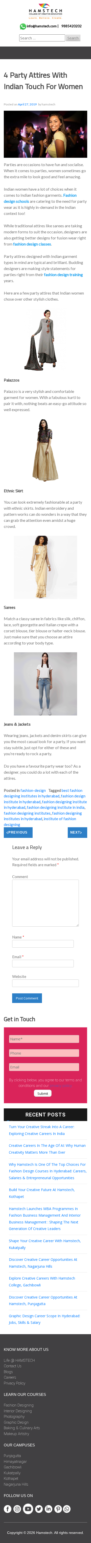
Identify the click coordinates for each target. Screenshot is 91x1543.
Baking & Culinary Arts (22, 1428)
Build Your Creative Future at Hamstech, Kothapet (42, 1193)
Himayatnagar (15, 1461)
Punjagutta (12, 1455)
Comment (20, 876)
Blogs (8, 1372)
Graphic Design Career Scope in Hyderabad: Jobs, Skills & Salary (44, 1319)
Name (18, 937)
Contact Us (12, 1366)
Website (19, 976)
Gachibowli (12, 1467)
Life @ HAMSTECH (19, 1360)
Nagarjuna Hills (16, 1484)
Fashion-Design (33, 790)
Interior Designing (18, 1411)
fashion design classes (32, 243)
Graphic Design (16, 1422)
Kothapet (11, 1478)
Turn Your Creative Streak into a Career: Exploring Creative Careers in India (41, 1130)
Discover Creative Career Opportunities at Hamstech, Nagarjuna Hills (43, 1263)
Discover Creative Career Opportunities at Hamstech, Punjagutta (43, 1300)
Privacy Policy (14, 1383)
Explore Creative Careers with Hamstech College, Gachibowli (42, 1281)
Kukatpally (12, 1473)
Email (18, 956)
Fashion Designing (19, 1405)
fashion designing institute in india (55, 807)
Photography (14, 1416)
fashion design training (63, 274)
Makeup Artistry (16, 1434)
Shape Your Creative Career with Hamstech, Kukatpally (45, 1244)
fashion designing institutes (27, 813)
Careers (10, 1377)
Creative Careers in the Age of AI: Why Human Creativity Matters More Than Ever (47, 1149)
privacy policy (61, 1085)
